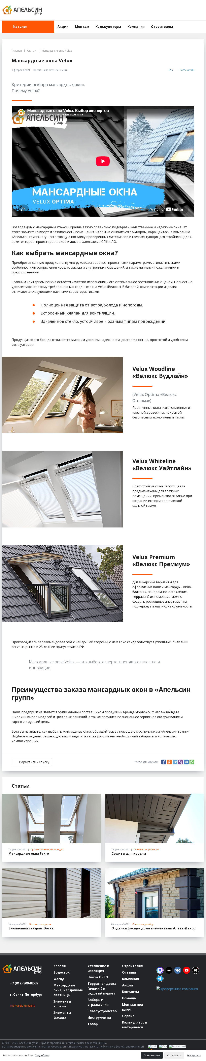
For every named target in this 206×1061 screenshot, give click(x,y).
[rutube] (195, 970)
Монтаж (82, 26)
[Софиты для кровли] (154, 818)
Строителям (162, 26)
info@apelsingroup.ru (22, 1005)
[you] (186, 970)
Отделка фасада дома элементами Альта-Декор (153, 928)
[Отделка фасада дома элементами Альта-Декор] (154, 893)
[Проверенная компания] (177, 989)
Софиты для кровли (128, 853)
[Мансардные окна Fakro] (51, 818)
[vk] (177, 970)
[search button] (202, 23)
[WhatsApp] (192, 762)
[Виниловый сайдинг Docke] (51, 893)
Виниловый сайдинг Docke (31, 928)
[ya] (168, 970)
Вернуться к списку (34, 762)
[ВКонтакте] (186, 762)
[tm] (160, 978)
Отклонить (174, 1055)
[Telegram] (175, 762)
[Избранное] (179, 10)
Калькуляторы (108, 26)
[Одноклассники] (169, 762)
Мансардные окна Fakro (28, 853)
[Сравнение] (188, 10)
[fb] (160, 970)
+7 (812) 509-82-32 (24, 983)
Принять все (152, 1055)
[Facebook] (163, 762)
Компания (136, 26)
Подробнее (42, 1055)
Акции (63, 26)
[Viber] (180, 762)
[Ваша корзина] (197, 10)
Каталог (20, 26)
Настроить (194, 1055)
